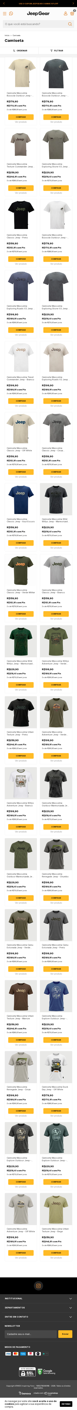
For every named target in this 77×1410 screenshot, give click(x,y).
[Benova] (25, 1394)
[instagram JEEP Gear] (38, 1285)
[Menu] (5, 14)
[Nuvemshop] (46, 1394)
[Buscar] (70, 24)
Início (7, 35)
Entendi (66, 1404)
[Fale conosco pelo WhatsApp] (11, 14)
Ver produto (21, 122)
